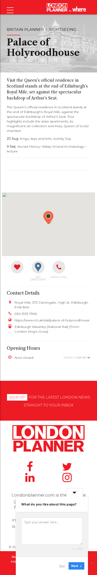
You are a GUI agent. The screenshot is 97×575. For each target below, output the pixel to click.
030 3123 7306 (25, 314)
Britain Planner (25, 29)
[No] (91, 563)
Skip (62, 566)
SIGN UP (17, 397)
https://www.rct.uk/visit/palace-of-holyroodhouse (52, 320)
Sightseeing (62, 29)
